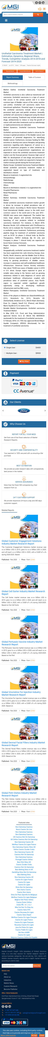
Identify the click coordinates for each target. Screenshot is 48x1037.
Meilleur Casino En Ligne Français (24, 917)
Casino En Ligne (24, 882)
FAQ (5, 974)
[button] (3, 411)
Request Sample (10, 71)
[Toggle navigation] (6, 20)
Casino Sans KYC (24, 910)
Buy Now (25, 361)
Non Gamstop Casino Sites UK (24, 847)
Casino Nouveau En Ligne (24, 912)
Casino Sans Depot (24, 915)
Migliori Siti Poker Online (24, 900)
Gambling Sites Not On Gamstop (24, 872)
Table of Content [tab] (34, 77)
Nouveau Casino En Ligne (24, 925)
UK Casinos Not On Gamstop (24, 837)
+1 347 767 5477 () (11, 1010)
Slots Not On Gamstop (24, 887)
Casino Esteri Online (24, 902)
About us (7, 977)
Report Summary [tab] (12, 77)
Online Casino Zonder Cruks (24, 849)
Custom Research (10, 986)
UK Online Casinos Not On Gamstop (24, 839)
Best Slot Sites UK (24, 862)
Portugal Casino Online (24, 860)
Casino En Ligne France (24, 880)
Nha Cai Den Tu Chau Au (24, 907)
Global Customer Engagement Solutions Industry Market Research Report (21, 542)
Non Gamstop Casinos (24, 827)
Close (42, 1035)
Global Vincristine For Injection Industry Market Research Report (21, 693)
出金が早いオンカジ (24, 905)
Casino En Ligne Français (24, 922)
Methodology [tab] (13, 83)
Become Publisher (10, 989)
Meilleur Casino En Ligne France (24, 844)
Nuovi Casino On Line (24, 829)
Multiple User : (11, 353)
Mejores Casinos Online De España (24, 937)
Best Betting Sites (24, 875)
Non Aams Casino (24, 890)
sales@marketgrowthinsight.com (34, 1013)
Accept (34, 1035)
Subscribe (36, 966)
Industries (7, 980)
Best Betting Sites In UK (24, 870)
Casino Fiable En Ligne (24, 930)
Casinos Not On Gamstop (24, 855)
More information (8, 1035)
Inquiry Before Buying (24, 71)
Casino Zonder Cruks (24, 865)
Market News (9, 983)
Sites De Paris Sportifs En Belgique (24, 895)
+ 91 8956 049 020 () (12, 1015)
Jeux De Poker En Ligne (24, 927)
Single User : (11, 348)
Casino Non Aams (24, 892)
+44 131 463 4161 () (12, 1012)
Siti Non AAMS (24, 932)
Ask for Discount (39, 71)
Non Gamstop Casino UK (24, 842)
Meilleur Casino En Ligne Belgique (24, 897)
